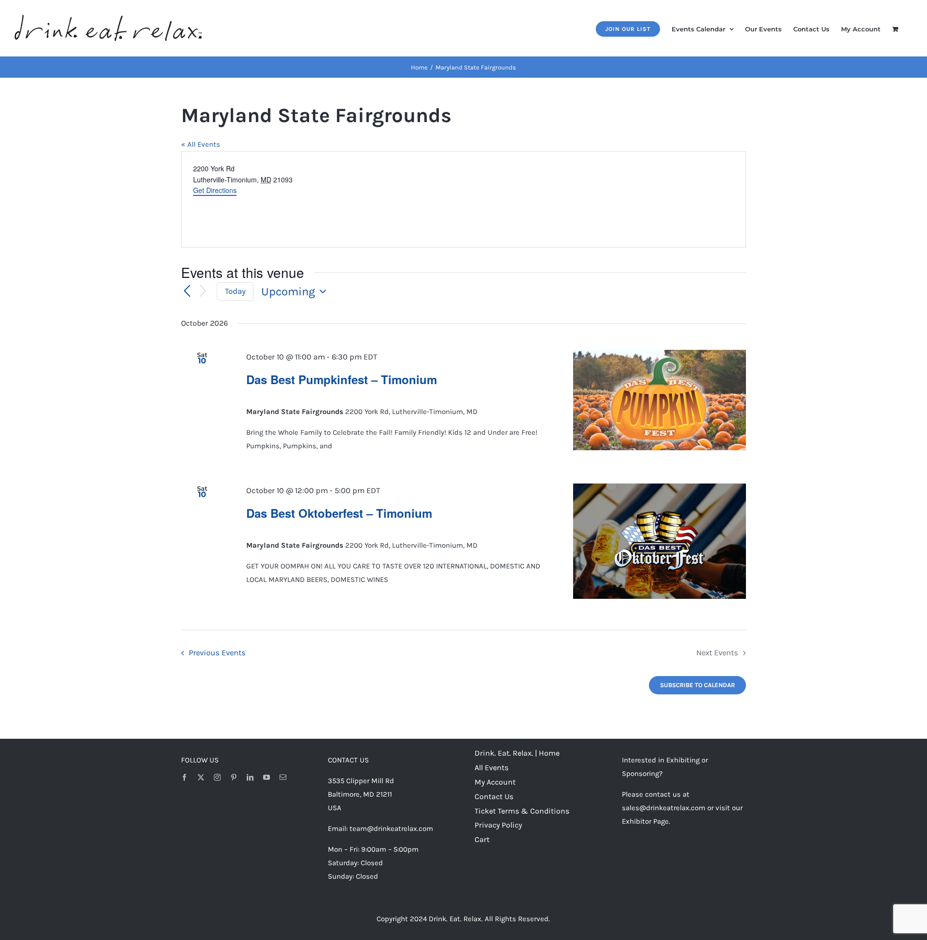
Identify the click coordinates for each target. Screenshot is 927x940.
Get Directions (215, 190)
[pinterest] (233, 777)
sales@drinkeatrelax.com (663, 807)
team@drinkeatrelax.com (391, 828)
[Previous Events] (187, 291)
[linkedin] (250, 777)
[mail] (283, 777)
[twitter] (200, 777)
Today (235, 291)
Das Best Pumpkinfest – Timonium (341, 379)
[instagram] (217, 777)
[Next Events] (203, 292)
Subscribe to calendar (697, 685)
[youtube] (266, 777)
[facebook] (184, 777)
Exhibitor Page (645, 821)
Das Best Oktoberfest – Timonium (339, 513)
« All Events (200, 144)
